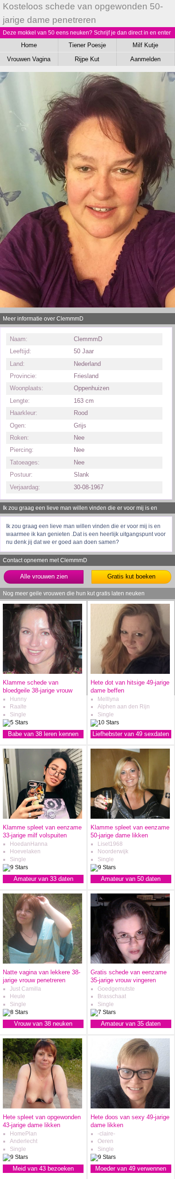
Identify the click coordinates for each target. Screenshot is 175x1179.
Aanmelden (145, 59)
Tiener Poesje (87, 45)
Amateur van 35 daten (131, 1023)
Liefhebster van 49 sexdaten (130, 733)
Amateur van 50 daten (131, 878)
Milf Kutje (145, 45)
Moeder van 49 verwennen (130, 1168)
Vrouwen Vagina (28, 59)
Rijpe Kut (87, 59)
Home (29, 45)
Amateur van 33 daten (43, 878)
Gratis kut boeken (131, 576)
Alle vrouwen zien (44, 576)
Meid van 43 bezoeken (43, 1168)
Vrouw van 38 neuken (43, 1023)
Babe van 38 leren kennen (43, 733)
